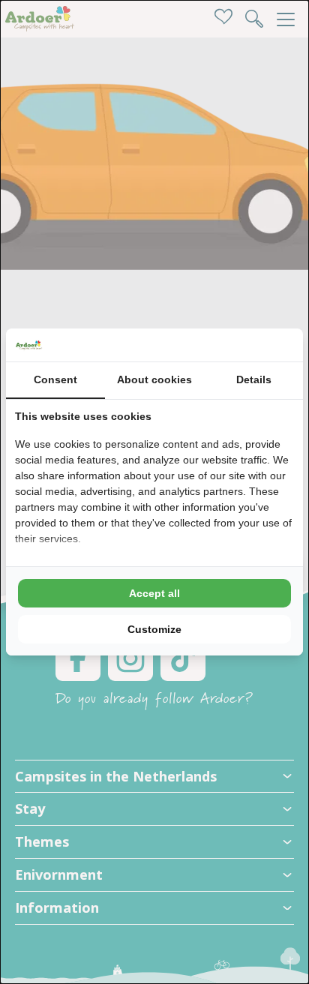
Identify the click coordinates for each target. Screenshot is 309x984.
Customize (155, 629)
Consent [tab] (55, 380)
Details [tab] (254, 380)
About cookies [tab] (154, 380)
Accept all (154, 593)
